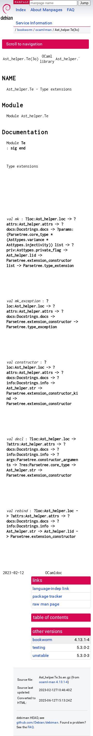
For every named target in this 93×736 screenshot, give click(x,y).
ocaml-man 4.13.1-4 (53, 682)
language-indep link (51, 588)
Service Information (34, 22)
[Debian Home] (6, 10)
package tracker (47, 596)
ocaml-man (43, 30)
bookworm (25, 30)
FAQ (70, 9)
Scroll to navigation (24, 44)
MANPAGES (23, 2)
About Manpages (46, 9)
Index (21, 9)
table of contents (50, 617)
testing (39, 647)
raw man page (46, 604)
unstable (41, 655)
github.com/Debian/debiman (37, 722)
